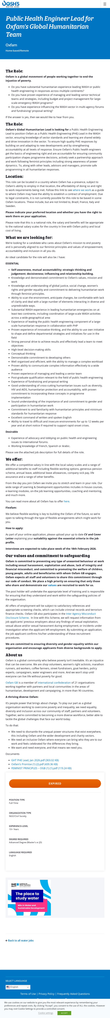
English (14, 987)
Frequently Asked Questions (73, 993)
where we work (82, 190)
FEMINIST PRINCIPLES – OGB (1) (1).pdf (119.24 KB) (41, 768)
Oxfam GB (12, 682)
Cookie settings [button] (45, 1012)
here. (67, 501)
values (52, 585)
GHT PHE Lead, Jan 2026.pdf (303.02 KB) (35, 760)
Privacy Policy (46, 993)
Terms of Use (28, 993)
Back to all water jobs (20, 940)
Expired (55, 783)
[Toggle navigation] (105, 4)
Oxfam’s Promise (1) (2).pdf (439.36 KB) (34, 764)
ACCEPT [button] (64, 1013)
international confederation (54, 682)
